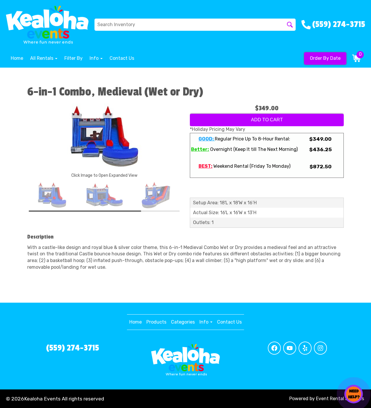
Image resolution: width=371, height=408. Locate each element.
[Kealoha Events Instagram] (320, 348)
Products (156, 322)
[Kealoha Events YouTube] (289, 348)
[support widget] (353, 394)
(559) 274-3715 (72, 348)
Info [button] (95, 58)
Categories (183, 322)
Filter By (73, 58)
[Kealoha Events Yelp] (305, 348)
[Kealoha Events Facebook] (274, 348)
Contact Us (122, 58)
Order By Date (325, 58)
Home (17, 58)
